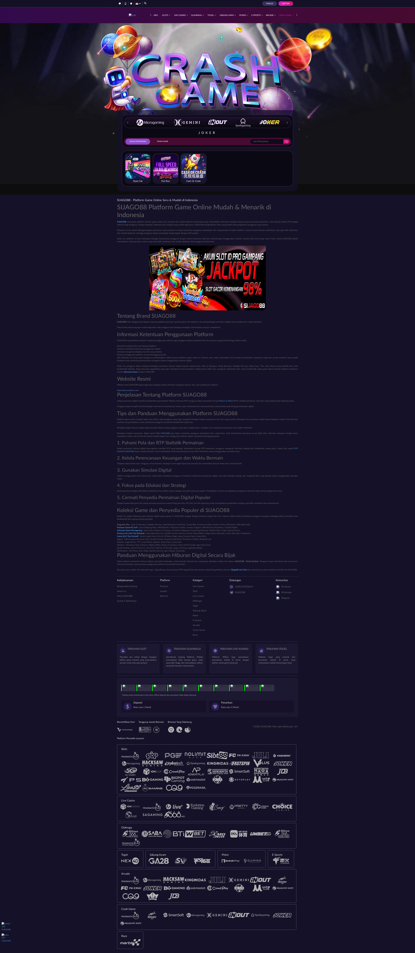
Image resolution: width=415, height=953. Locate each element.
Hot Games (198, 586)
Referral (164, 596)
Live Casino (180, 15)
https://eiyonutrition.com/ (128, 390)
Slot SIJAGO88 (163, 433)
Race (195, 635)
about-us (121, 591)
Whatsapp (286, 592)
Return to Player (226, 401)
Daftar (286, 4)
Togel (211, 15)
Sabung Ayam (227, 15)
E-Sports (256, 15)
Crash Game (285, 15)
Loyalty (163, 591)
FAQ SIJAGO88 (124, 596)
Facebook (286, 587)
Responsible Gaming (127, 586)
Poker (242, 15)
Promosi (164, 586)
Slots (165, 15)
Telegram (285, 598)
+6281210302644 (244, 587)
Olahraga (196, 15)
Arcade (270, 15)
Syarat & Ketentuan (126, 601)
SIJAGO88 (240, 592)
